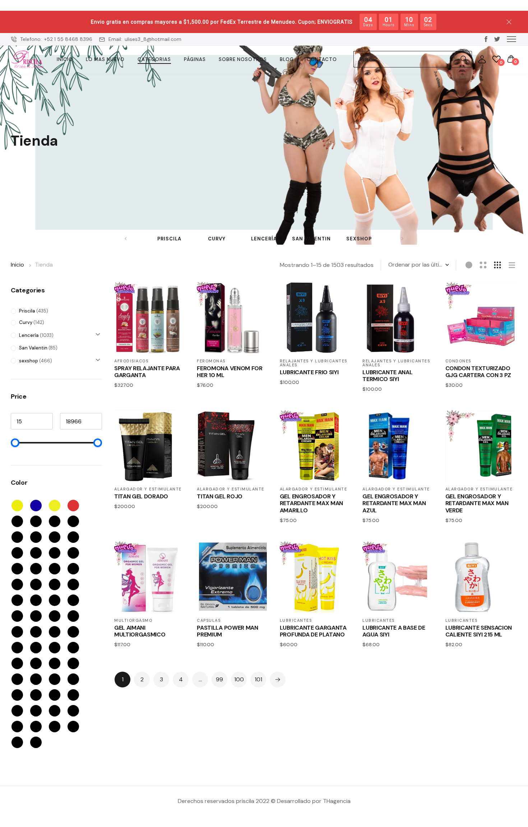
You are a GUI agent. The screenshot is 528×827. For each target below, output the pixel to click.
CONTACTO (322, 59)
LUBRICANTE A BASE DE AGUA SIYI (393, 631)
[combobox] (404, 59)
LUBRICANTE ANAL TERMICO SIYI (387, 375)
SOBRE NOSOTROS (243, 59)
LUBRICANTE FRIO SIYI (309, 372)
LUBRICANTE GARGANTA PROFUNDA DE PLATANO (313, 631)
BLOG (287, 59)
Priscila (169, 239)
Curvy (217, 239)
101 (258, 679)
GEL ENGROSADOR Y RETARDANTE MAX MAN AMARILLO (311, 503)
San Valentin (311, 239)
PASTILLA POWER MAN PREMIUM (227, 631)
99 (219, 679)
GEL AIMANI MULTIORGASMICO (140, 631)
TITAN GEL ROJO (219, 496)
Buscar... (464, 59)
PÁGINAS (195, 59)
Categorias (154, 59)
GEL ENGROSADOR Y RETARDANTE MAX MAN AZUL (394, 503)
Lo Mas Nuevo (105, 59)
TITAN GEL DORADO (141, 496)
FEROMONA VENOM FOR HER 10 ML (229, 372)
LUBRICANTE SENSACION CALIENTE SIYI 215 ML (478, 631)
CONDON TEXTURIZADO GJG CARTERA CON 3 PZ (478, 372)
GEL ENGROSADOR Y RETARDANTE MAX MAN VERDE (477, 503)
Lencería (264, 239)
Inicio (65, 59)
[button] (511, 39)
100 (239, 679)
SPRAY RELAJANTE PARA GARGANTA (147, 372)
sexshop (359, 239)
